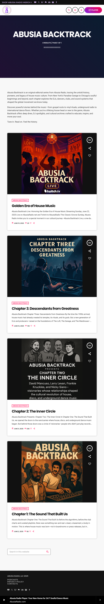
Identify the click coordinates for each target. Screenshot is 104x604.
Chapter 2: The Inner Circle (33, 411)
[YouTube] (35, 2)
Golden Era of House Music (33, 205)
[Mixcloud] (46, 2)
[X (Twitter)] (39, 2)
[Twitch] (42, 2)
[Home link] (7, 10)
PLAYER (93, 10)
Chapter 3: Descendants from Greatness (45, 308)
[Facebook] (56, 2)
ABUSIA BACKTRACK (20, 200)
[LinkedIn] (49, 2)
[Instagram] (53, 2)
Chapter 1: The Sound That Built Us (40, 514)
